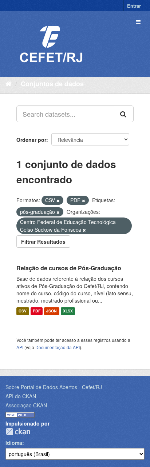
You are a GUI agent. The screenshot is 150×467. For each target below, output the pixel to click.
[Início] (8, 83)
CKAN (17, 431)
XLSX (68, 311)
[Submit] (124, 113)
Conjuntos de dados (52, 83)
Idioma (13, 442)
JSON (51, 311)
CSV (23, 311)
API (19, 347)
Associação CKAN (26, 405)
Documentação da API (57, 347)
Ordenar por (31, 139)
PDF (36, 311)
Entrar (134, 5)
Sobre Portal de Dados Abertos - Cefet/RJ (53, 387)
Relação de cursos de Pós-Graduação (68, 268)
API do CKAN (20, 396)
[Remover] (58, 200)
